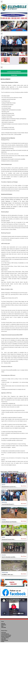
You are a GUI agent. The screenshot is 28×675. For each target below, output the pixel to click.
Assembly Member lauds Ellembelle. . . (10, 521)
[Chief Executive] (5, 60)
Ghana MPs (3, 638)
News (2, 626)
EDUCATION (4, 502)
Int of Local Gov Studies (6, 635)
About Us (3, 623)
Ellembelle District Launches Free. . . (9, 486)
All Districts (3, 624)
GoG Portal (3, 632)
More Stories (23, 486)
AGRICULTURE (5, 572)
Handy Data (14, 75)
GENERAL (4, 519)
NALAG (2, 641)
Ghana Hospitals (4, 640)
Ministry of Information (6, 636)
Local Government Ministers (14, 71)
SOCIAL (3, 537)
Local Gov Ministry (5, 633)
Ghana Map (3, 627)
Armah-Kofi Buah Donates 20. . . (8, 504)
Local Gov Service (5, 637)
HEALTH (3, 484)
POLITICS (4, 555)
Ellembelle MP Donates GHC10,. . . (9, 539)
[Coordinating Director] (22, 60)
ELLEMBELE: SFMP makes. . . (8, 574)
